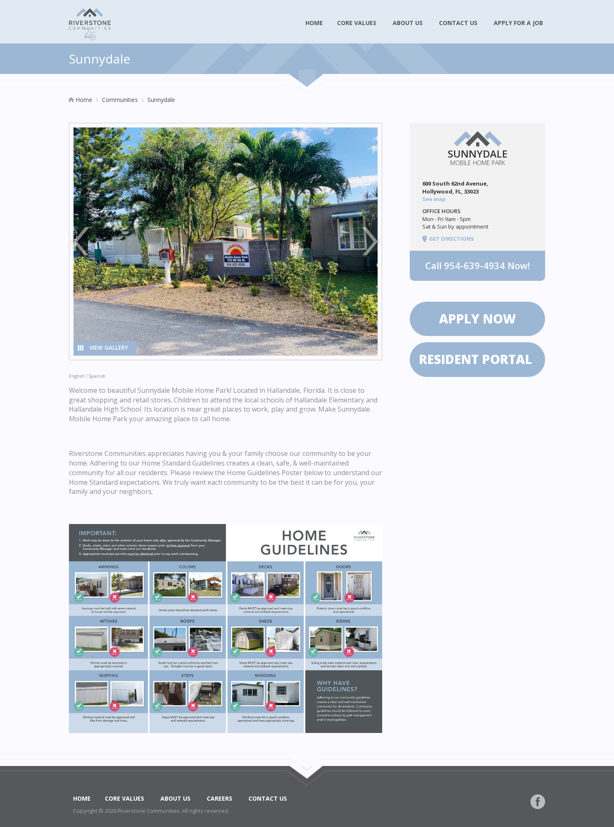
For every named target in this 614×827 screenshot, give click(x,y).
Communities (120, 100)
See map (434, 199)
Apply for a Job (519, 23)
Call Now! (477, 265)
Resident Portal (477, 359)
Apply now (477, 318)
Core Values (357, 23)
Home (314, 23)
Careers (220, 798)
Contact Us (459, 23)
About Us (408, 23)
